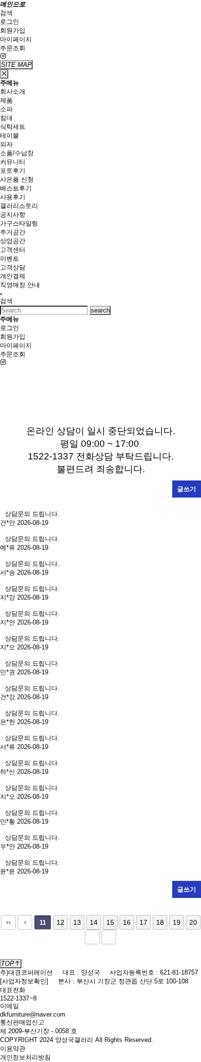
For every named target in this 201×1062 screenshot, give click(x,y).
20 (193, 922)
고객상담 (12, 267)
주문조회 (12, 48)
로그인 (9, 21)
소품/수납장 (17, 153)
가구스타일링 (19, 223)
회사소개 (12, 91)
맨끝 (108, 937)
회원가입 (12, 30)
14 (94, 922)
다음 (92, 937)
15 (110, 922)
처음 (8, 922)
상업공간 (12, 241)
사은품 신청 (17, 179)
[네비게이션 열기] (1, 294)
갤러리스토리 (19, 205)
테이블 (9, 135)
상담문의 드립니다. (34, 514)
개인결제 (12, 276)
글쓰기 (186, 489)
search (100, 310)
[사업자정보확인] (24, 981)
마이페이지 (16, 39)
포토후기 (12, 170)
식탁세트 (12, 126)
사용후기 (12, 197)
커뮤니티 (12, 162)
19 (177, 922)
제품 (6, 100)
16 (127, 922)
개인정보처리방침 (25, 1057)
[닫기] (4, 74)
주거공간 (12, 232)
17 (143, 922)
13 (77, 922)
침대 (6, 118)
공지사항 (12, 214)
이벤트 (9, 258)
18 (160, 922)
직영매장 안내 (20, 285)
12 (60, 922)
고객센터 (12, 249)
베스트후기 (16, 188)
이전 (25, 922)
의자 (6, 144)
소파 (6, 109)
